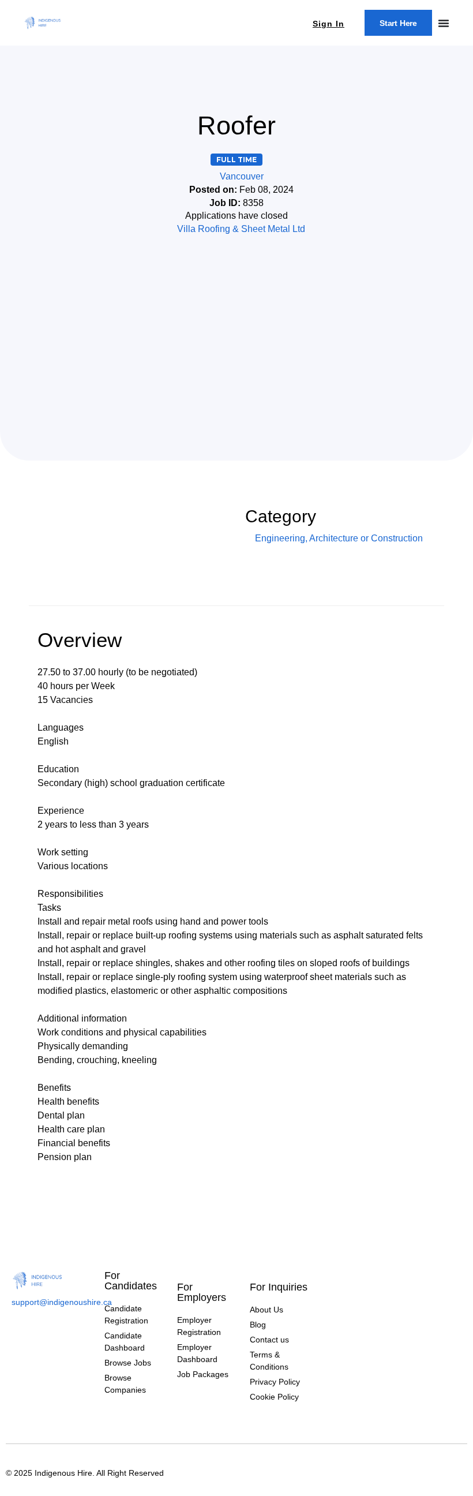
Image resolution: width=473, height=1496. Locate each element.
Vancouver (242, 176)
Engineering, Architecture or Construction (339, 538)
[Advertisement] (236, 328)
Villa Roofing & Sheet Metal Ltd (241, 229)
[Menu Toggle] (443, 23)
